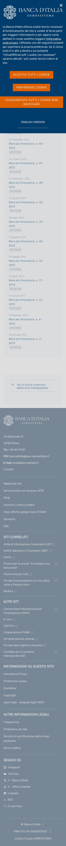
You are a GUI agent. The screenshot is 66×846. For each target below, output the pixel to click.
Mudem (8, 591)
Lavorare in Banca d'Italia (19, 504)
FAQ (6, 526)
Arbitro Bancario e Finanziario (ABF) (26, 550)
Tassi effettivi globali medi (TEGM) (25, 512)
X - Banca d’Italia (18, 780)
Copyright (10, 695)
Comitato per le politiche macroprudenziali (19, 654)
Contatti (8, 469)
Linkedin (13, 793)
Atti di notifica (12, 748)
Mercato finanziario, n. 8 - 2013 (26, 321)
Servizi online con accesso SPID (24, 490)
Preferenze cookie (15, 681)
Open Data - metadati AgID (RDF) (24, 702)
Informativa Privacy (15, 674)
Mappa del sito (13, 483)
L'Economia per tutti (16, 574)
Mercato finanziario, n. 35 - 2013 (26, 224)
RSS (10, 799)
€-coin (8, 619)
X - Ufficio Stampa (19, 786)
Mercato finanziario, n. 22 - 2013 (26, 263)
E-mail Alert (15, 806)
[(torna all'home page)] (26, 421)
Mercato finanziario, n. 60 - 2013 (27, 146)
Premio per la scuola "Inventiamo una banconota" (27, 565)
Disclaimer (10, 688)
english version (33, 124)
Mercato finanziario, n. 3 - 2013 (26, 341)
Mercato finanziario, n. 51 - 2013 (26, 165)
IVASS (7, 557)
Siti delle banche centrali (19, 638)
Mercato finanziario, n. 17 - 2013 (26, 282)
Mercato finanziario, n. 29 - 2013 (26, 243)
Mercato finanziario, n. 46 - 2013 (27, 185)
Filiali (7, 497)
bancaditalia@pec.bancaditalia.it (29, 456)
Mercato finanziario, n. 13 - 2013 (26, 302)
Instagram (14, 767)
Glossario (9, 519)
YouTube (13, 773)
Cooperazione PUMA (17, 632)
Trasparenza (11, 722)
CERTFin (9, 626)
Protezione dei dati (15, 729)
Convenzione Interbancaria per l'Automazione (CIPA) (23, 611)
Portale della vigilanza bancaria (23, 645)
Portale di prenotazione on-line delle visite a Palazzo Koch (26, 582)
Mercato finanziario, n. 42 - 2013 (26, 204)
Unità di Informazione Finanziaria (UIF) (27, 544)
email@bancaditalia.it (25, 462)
